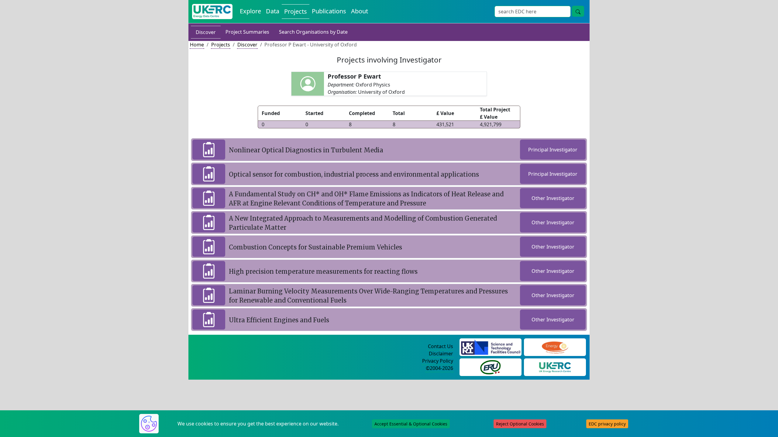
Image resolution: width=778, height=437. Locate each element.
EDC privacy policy (607, 424)
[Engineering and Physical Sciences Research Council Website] (555, 346)
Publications (329, 11)
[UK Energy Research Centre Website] (555, 366)
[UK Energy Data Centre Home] (212, 11)
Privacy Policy (437, 360)
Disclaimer (441, 353)
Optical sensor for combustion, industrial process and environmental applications (354, 174)
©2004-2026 (439, 368)
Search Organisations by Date (313, 32)
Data (272, 11)
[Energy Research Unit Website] (490, 366)
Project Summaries (247, 32)
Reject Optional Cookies (520, 424)
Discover (206, 32)
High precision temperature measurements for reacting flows (323, 271)
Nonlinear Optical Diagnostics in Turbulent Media (306, 150)
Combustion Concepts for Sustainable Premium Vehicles (315, 247)
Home (197, 44)
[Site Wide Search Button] (578, 11)
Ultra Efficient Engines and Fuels (279, 320)
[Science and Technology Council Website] (490, 346)
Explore (250, 11)
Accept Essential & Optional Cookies (410, 424)
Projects (295, 11)
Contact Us (440, 346)
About (359, 11)
